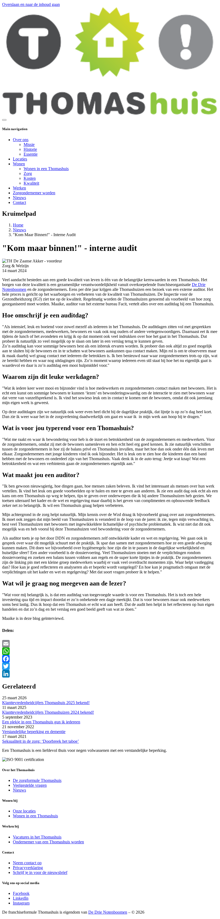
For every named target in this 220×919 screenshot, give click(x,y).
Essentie (31, 154)
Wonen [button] (19, 164)
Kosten (30, 178)
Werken (19, 188)
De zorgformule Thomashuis (37, 780)
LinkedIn (20, 898)
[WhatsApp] (110, 651)
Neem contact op (27, 863)
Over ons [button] (20, 139)
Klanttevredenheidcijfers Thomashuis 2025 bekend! (46, 702)
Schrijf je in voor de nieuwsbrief (40, 872)
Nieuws (19, 197)
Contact (19, 202)
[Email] (110, 643)
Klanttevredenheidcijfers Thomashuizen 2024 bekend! (48, 712)
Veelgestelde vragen (30, 785)
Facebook (21, 893)
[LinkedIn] (110, 674)
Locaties (20, 159)
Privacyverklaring (28, 867)
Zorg (28, 173)
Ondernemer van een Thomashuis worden (48, 842)
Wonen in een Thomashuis (46, 168)
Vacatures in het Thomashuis (37, 837)
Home (18, 225)
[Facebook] (110, 658)
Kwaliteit (31, 183)
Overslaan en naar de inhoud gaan (31, 4)
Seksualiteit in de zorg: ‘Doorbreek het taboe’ (40, 741)
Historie (30, 149)
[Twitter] (110, 666)
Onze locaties (24, 811)
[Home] (110, 113)
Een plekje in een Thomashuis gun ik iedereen (41, 722)
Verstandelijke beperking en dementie (33, 731)
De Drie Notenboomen (107, 912)
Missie (29, 144)
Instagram (21, 903)
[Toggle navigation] (4, 120)
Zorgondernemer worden (34, 193)
